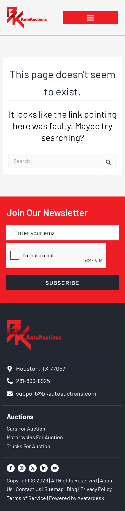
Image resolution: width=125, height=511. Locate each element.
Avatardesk (90, 498)
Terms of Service (26, 498)
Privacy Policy (96, 489)
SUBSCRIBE (62, 282)
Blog (72, 489)
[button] (91, 17)
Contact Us (28, 489)
